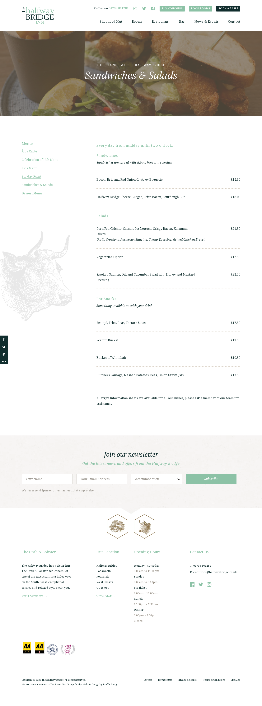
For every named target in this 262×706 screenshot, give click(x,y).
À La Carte (29, 151)
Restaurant (161, 21)
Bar (182, 21)
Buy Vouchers (172, 8)
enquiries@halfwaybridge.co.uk (215, 572)
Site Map (235, 680)
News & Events (206, 21)
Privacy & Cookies (187, 680)
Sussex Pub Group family (68, 684)
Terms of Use (165, 680)
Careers (148, 680)
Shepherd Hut (111, 21)
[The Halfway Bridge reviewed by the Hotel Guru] (52, 649)
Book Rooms (200, 8)
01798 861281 (119, 8)
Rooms (137, 21)
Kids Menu (29, 168)
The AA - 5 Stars (27, 647)
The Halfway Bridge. (53, 680)
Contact (234, 21)
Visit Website (33, 596)
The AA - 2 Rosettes (39, 647)
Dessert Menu (32, 193)
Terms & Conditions (214, 680)
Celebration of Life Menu (40, 160)
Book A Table (228, 8)
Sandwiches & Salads (37, 185)
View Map (104, 596)
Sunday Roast (31, 176)
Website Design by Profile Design (100, 684)
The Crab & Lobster (38, 15)
